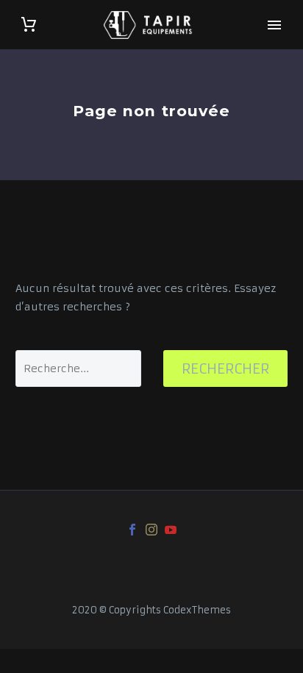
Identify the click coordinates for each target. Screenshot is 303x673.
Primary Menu (274, 25)
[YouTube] (171, 529)
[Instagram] (151, 529)
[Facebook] (132, 529)
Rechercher (225, 368)
